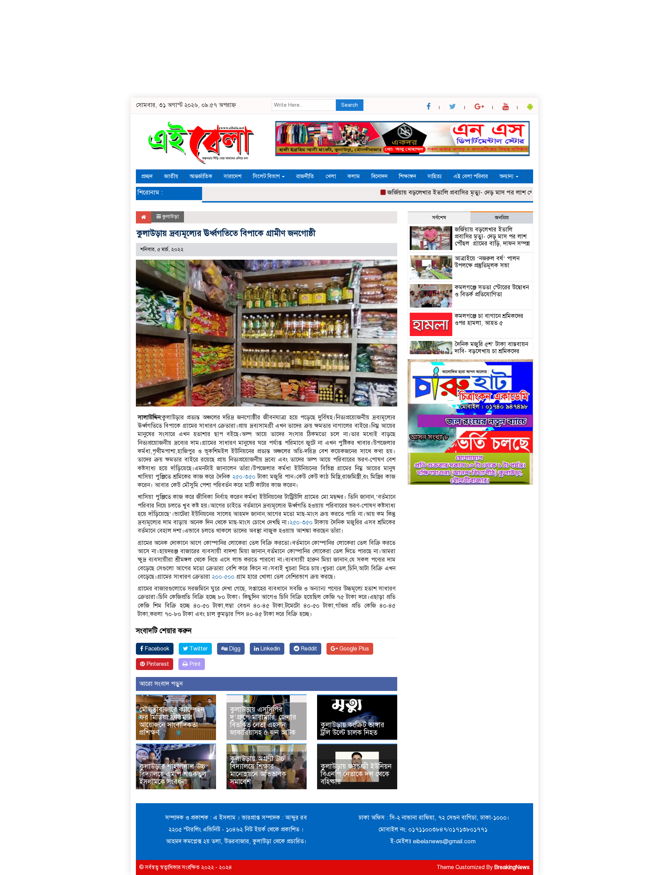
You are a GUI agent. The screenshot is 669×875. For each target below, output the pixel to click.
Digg (234, 648)
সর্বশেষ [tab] (439, 217)
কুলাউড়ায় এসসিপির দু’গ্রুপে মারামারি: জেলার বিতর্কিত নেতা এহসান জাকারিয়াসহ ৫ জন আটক (265, 721)
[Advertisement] (209, 49)
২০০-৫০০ (223, 576)
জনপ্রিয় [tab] (502, 217)
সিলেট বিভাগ (267, 176)
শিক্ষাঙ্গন (407, 176)
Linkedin (269, 648)
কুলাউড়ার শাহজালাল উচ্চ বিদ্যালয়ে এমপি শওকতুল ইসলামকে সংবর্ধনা (172, 774)
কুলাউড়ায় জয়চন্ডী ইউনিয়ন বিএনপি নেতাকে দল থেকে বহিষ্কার (356, 774)
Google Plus (353, 648)
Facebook (156, 648)
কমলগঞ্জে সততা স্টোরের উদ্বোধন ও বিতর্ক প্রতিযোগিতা (492, 291)
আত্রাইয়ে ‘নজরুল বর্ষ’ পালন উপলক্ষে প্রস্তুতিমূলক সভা (487, 262)
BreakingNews (512, 867)
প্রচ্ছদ (147, 176)
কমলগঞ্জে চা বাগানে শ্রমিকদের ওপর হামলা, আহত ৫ (489, 319)
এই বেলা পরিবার (470, 176)
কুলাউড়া (170, 216)
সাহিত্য (435, 176)
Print (194, 664)
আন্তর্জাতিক (201, 176)
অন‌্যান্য (507, 176)
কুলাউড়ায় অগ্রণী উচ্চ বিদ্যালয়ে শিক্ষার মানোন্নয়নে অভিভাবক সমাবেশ (258, 770)
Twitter (198, 648)
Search (349, 105)
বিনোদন (379, 176)
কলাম (353, 176)
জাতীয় (171, 176)
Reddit (308, 648)
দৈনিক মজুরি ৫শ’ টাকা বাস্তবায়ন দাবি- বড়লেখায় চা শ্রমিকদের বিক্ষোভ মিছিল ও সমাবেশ (491, 351)
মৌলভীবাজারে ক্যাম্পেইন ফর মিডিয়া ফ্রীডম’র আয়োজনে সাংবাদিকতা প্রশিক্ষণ (172, 721)
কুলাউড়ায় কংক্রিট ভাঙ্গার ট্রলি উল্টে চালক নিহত (352, 729)
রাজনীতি (305, 176)
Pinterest (157, 664)
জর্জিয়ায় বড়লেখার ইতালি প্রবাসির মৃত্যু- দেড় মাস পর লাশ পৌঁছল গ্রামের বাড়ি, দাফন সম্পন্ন (478, 192)
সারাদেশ (232, 176)
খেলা (330, 176)
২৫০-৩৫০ (243, 476)
